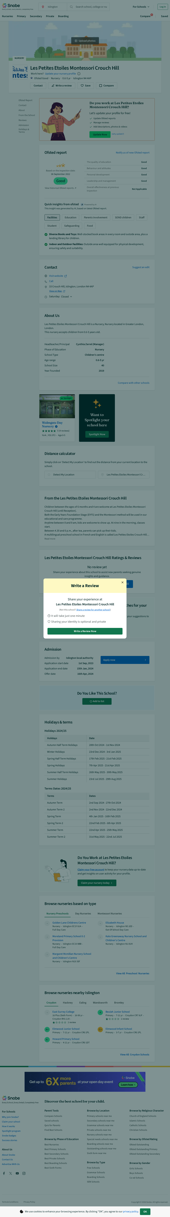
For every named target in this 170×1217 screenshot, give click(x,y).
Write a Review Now (85, 631)
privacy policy (130, 1211)
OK (145, 1212)
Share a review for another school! (93, 609)
